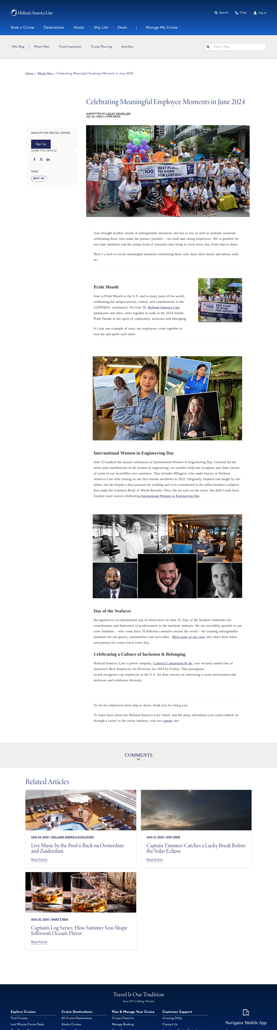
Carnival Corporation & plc (172, 663)
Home (29, 73)
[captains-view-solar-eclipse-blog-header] (196, 791)
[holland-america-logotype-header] (32, 13)
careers (168, 720)
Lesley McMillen (118, 114)
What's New (45, 73)
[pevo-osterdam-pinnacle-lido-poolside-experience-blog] (80, 791)
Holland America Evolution (72, 837)
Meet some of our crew (188, 637)
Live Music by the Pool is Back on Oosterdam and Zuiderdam (77, 848)
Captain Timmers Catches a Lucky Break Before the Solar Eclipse (196, 848)
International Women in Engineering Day (170, 496)
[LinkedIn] (48, 160)
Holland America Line (164, 307)
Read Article (39, 859)
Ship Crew (173, 837)
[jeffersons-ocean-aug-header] (80, 873)
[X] (41, 160)
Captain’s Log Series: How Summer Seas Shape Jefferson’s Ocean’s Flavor (79, 930)
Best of (38, 178)
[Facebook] (34, 160)
